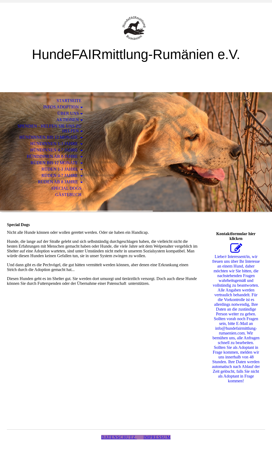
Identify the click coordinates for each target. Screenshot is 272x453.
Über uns (68, 113)
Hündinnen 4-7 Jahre (54, 150)
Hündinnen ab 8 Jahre (53, 156)
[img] (136, 28)
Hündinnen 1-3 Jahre (54, 143)
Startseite (69, 100)
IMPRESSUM (157, 437)
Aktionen (67, 119)
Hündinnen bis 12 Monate (49, 137)
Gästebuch (68, 194)
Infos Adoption (61, 107)
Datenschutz (119, 437)
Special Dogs (66, 188)
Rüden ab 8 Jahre (58, 182)
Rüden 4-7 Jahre (60, 175)
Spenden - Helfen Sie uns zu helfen (50, 128)
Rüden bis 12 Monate (55, 162)
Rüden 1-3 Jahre (60, 169)
